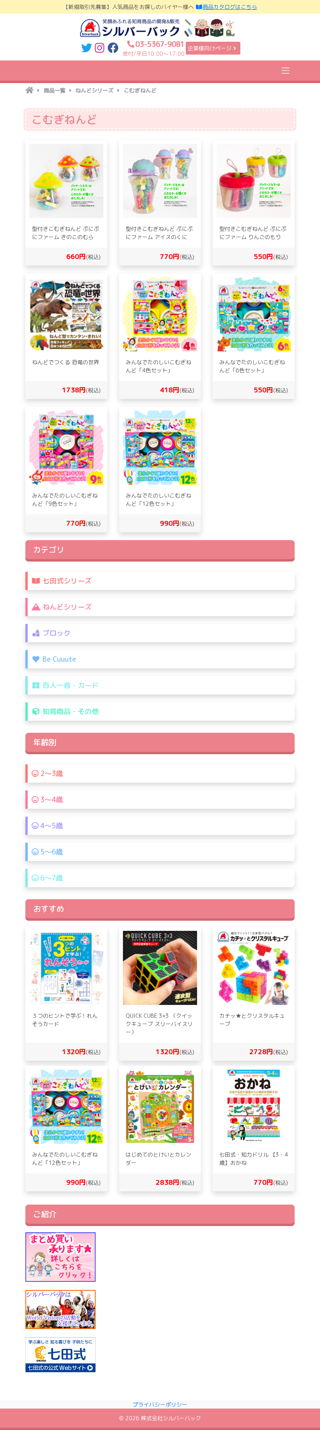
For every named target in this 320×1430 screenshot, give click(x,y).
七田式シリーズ (66, 581)
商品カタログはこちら (230, 7)
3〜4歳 (50, 799)
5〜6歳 (50, 852)
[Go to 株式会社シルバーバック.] (29, 90)
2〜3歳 (50, 773)
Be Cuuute (58, 659)
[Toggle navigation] (286, 70)
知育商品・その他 (70, 711)
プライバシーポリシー (160, 1404)
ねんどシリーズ (66, 607)
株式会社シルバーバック (171, 1418)
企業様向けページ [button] (209, 48)
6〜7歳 (50, 878)
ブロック (56, 633)
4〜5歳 (50, 826)
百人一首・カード (70, 685)
